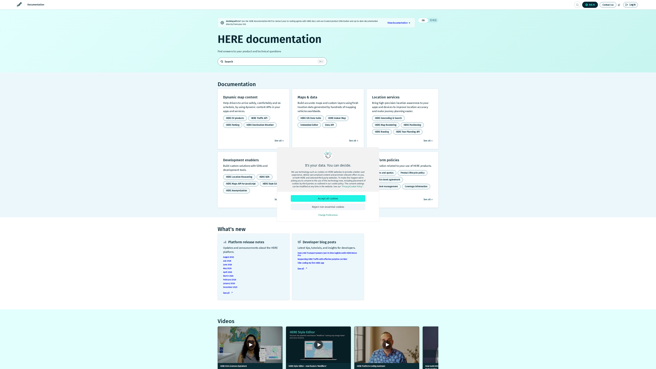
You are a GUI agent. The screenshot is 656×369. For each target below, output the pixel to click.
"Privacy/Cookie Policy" (352, 186)
